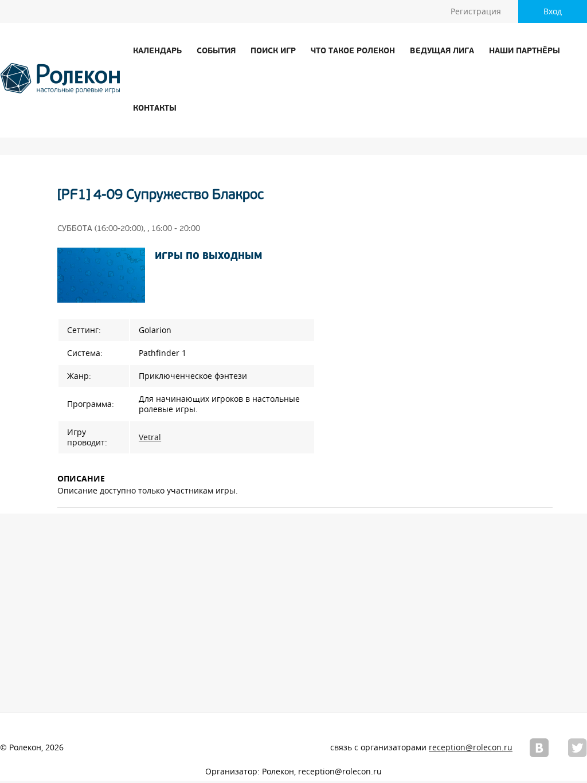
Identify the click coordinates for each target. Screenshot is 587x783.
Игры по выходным (209, 256)
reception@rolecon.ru (470, 747)
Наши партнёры (524, 51)
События (216, 51)
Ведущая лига (442, 51)
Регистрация (476, 11)
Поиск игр (273, 51)
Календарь (157, 51)
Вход (552, 11)
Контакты (155, 108)
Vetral (150, 437)
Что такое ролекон (353, 51)
